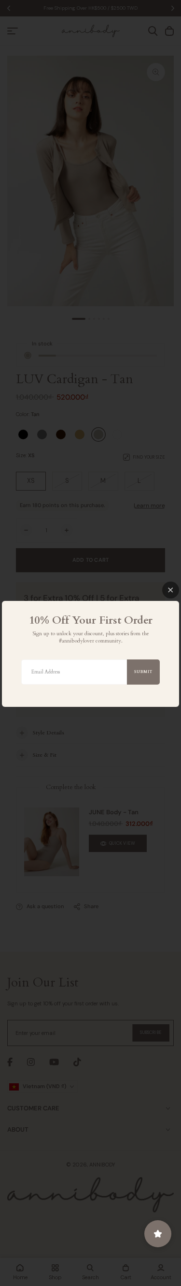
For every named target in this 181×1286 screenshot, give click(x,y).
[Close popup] (170, 590)
